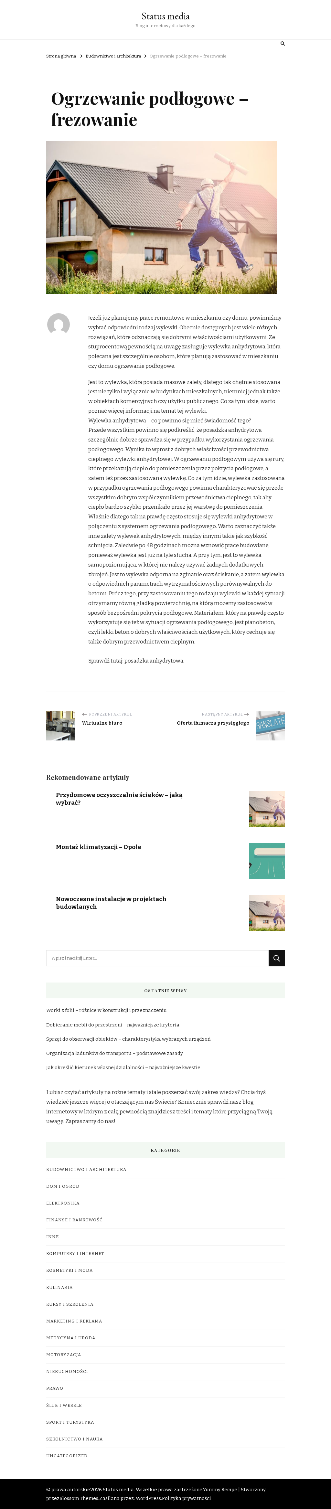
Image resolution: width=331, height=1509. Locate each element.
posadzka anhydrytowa (153, 660)
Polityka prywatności (186, 1498)
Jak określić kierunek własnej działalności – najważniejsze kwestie (123, 1067)
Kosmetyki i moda (69, 1270)
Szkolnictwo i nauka (74, 1439)
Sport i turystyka (70, 1422)
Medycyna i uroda (70, 1338)
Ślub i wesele (64, 1405)
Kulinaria (59, 1287)
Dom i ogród (63, 1186)
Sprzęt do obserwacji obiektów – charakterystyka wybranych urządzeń (128, 1039)
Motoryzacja (63, 1354)
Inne (52, 1236)
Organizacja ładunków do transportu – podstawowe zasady (114, 1053)
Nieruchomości (67, 1371)
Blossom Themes (78, 1498)
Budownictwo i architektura (86, 1169)
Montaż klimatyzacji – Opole (98, 847)
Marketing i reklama (74, 1321)
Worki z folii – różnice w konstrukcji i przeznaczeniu (106, 1010)
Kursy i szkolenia (69, 1304)
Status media (166, 16)
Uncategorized (67, 1456)
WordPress (148, 1498)
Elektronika (63, 1203)
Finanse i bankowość (74, 1220)
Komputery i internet (75, 1253)
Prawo (54, 1388)
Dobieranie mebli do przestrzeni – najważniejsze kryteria (112, 1025)
